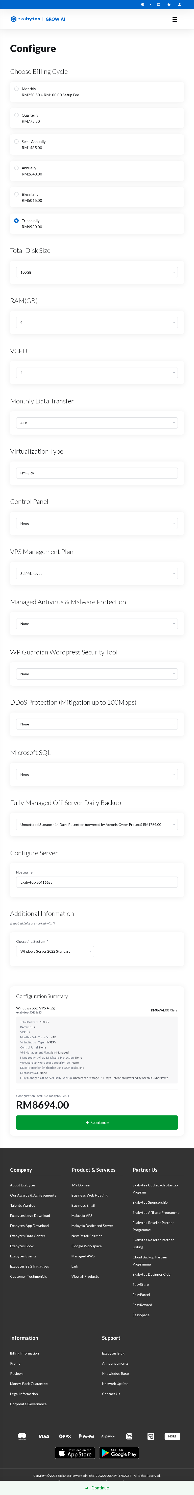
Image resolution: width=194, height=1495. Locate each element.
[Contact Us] (159, 5)
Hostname (24, 872)
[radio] (16, 88)
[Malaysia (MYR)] (146, 5)
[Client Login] (179, 5)
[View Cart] (170, 5)
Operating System (32, 941)
